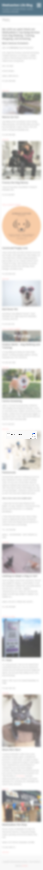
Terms (35, 438)
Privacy (31, 438)
